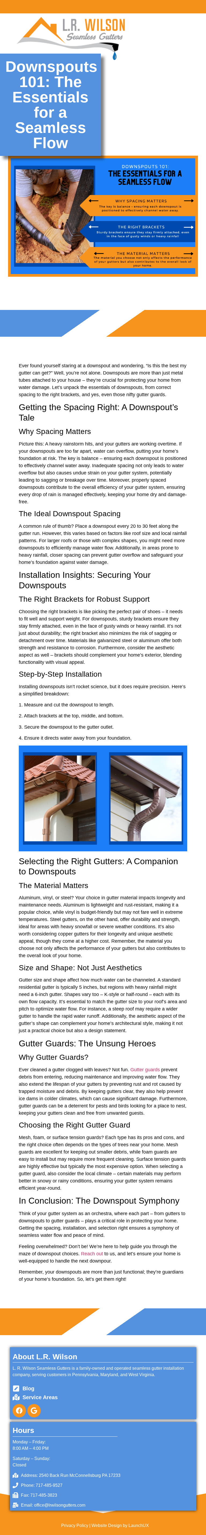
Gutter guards (145, 1069)
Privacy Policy (74, 1525)
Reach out (92, 1253)
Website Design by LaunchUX (120, 1525)
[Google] (34, 1410)
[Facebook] (19, 1410)
